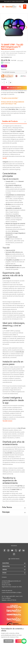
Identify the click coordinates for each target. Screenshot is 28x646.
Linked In (23, 550)
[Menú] (3, 7)
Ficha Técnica (7, 507)
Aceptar (20, 641)
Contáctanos (14, 559)
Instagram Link (8, 550)
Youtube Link (12, 550)
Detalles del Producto (10, 121)
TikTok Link (20, 550)
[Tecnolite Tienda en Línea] (11, 7)
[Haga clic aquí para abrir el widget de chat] (24, 641)
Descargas (6, 512)
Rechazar (8, 641)
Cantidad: (3, 79)
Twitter (16, 550)
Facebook (4, 550)
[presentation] (14, 314)
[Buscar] (20, 7)
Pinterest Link (14, 554)
